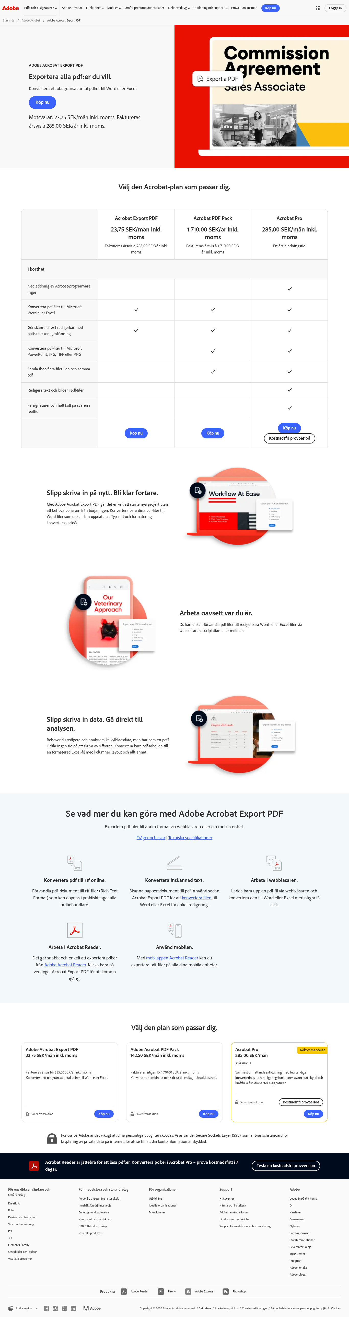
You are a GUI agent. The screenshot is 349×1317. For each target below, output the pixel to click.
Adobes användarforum (234, 1212)
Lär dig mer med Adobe (234, 1219)
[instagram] (55, 1308)
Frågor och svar (150, 837)
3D (10, 1238)
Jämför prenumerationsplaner (144, 8)
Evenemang (297, 1219)
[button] (318, 8)
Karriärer (295, 1212)
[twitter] (64, 1308)
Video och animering (21, 1224)
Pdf (10, 1231)
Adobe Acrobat (72, 8)
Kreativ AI (14, 1203)
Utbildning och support (209, 8)
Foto (11, 1210)
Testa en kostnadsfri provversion (286, 1165)
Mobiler (112, 8)
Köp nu (270, 8)
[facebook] (46, 1308)
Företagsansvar (299, 1233)
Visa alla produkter (20, 1258)
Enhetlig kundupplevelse (94, 1212)
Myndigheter (157, 1212)
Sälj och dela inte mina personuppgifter (295, 1308)
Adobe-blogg (298, 1274)
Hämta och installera (232, 1205)
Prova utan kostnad (244, 8)
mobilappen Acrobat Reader (172, 958)
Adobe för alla (298, 1267)
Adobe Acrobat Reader (65, 965)
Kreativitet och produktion (95, 1219)
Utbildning (155, 1198)
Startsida (9, 20)
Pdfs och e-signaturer (39, 8)
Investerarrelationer (302, 1240)
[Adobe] (10, 8)
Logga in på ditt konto (303, 1198)
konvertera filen (197, 898)
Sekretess (205, 1308)
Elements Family (18, 1245)
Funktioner (93, 8)
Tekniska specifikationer (190, 837)
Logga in (335, 8)
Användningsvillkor (226, 1308)
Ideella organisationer (162, 1205)
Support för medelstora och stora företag (245, 1226)
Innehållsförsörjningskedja (95, 1205)
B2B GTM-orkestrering (93, 1226)
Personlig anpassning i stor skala (99, 1198)
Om (292, 1205)
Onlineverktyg (177, 8)
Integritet (295, 1261)
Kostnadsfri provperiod (289, 438)
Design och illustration (22, 1217)
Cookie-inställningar (254, 1308)
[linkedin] (73, 1308)
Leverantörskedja (300, 1247)
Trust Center (297, 1254)
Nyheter (295, 1226)
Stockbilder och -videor (22, 1252)
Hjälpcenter (226, 1198)
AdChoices (334, 1308)
